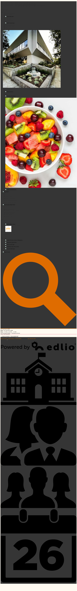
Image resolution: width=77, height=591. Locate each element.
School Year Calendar (9, 29)
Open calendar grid (14, 336)
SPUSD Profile (8, 18)
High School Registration (10, 213)
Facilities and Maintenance (10, 188)
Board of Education (9, 14)
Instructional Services (9, 92)
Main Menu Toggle (4, 10)
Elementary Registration (9, 209)
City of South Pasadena (9, 220)
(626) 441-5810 (25, 338)
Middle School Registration (10, 212)
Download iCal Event (16, 333)
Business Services (8, 90)
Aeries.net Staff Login (9, 247)
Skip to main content (4, 9)
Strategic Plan (8, 17)
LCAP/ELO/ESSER (9, 20)
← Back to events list (5, 336)
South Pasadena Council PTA (11, 232)
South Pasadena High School (10, 202)
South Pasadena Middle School (11, 200)
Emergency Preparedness (10, 25)
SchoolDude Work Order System (11, 245)
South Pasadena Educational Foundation (13, 225)
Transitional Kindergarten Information (12, 210)
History (6, 15)
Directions (7, 21)
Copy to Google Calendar (5, 333)
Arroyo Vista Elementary (10, 193)
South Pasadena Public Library (11, 223)
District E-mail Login (9, 243)
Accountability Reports (9, 19)
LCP (6, 27)
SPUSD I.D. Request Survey (10, 250)
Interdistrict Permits (9, 216)
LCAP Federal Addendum (10, 28)
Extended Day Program (9, 190)
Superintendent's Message (10, 13)
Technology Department (9, 94)
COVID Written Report (9, 26)
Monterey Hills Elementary (10, 198)
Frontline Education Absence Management (13, 239)
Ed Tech (6, 249)
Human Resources (8, 89)
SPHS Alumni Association (10, 234)
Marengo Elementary (9, 196)
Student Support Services (10, 93)
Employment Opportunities (10, 241)
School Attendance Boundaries (11, 206)
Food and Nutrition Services (10, 97)
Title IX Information (9, 24)
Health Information (9, 214)
